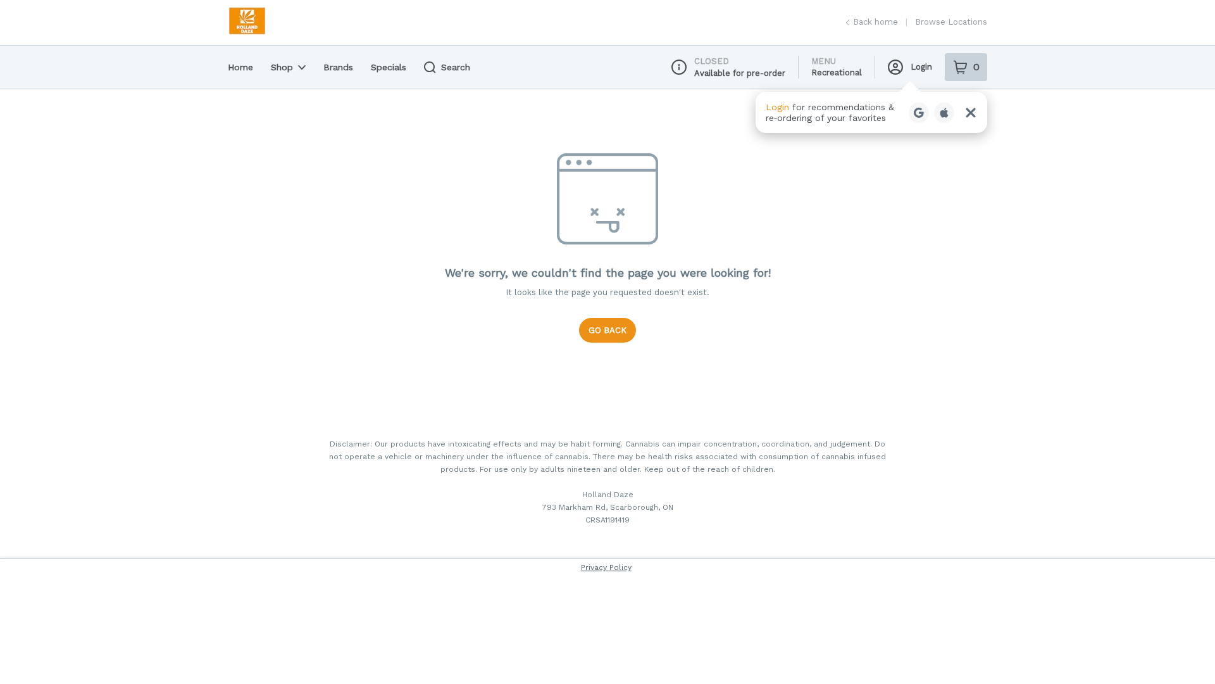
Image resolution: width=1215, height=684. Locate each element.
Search (455, 67)
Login (921, 67)
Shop (282, 67)
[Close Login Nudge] (970, 112)
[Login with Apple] (944, 113)
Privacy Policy (606, 567)
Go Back (607, 330)
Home (240, 67)
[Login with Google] (919, 113)
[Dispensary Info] (679, 67)
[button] (871, 112)
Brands (338, 67)
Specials (388, 67)
